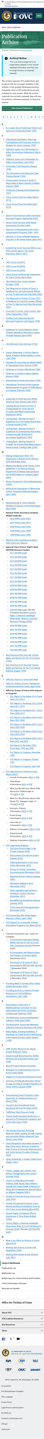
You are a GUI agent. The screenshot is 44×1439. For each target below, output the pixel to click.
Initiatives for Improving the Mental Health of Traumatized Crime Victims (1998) (24, 363)
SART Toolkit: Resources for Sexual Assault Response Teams (21, 1050)
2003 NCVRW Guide (18, 610)
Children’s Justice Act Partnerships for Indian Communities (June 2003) (22, 160)
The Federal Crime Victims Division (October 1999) (20, 282)
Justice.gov (5, 1429)
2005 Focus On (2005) (15, 266)
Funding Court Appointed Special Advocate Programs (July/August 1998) (23, 319)
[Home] (24, 16)
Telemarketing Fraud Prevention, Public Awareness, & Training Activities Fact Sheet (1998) (22, 1098)
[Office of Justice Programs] (7, 16)
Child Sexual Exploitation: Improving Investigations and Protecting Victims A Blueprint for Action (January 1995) (23, 142)
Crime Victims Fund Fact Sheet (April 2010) (21, 205)
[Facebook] (4, 1339)
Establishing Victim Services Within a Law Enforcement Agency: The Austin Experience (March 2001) (23, 251)
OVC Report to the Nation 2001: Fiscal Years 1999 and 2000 (23, 746)
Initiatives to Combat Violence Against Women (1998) (22, 375)
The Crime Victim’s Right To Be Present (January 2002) (23, 849)
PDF (37, 777)
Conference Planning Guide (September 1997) (22, 191)
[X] (12, 1339)
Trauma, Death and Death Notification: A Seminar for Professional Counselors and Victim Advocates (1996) (23, 1119)
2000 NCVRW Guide (18, 634)
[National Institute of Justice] (35, 1362)
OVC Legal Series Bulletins (17, 845)
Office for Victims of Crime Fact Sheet (22, 679)
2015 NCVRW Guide (18, 561)
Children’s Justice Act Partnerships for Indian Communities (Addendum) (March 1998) (23, 152)
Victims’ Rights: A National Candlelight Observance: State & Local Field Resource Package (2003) (23, 1226)
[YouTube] (18, 1339)
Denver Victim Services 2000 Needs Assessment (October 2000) (21, 224)
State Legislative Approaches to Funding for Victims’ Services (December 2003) (23, 893)
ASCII (30, 777)
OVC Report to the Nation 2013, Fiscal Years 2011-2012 (26, 704)
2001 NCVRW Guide (18, 629)
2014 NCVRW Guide (18, 565)
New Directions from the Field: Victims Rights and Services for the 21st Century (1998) (23, 658)
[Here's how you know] (22, 4)
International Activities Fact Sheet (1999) (23, 380)
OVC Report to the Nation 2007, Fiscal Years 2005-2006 (26, 725)
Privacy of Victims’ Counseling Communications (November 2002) (25, 870)
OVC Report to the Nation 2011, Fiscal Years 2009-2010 (26, 711)
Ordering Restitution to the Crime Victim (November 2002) (24, 863)
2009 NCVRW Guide (18, 585)
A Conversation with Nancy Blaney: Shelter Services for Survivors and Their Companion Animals (24, 943)
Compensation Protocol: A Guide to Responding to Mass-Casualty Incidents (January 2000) (23, 183)
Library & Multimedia (13, 27)
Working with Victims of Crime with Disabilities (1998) (21, 1249)
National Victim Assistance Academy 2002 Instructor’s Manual (21, 541)
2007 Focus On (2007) (15, 262)
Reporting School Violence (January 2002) (25, 877)
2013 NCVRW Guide (18, 569)
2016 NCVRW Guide (18, 557)
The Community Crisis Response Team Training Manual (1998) (22, 174)
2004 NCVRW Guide (18, 606)
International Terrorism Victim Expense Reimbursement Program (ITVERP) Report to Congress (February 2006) (24, 387)
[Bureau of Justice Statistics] (22, 1364)
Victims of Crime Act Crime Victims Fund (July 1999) (23, 1197)
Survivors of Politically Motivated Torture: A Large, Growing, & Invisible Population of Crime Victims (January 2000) (24, 1084)
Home (4, 27)
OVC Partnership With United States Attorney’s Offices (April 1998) (21, 916)
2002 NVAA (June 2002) (20, 518)
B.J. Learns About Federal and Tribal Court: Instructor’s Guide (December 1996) (24, 129)
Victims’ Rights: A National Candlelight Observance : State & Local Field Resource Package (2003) (23, 617)
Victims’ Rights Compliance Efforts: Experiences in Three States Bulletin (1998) (21, 1216)
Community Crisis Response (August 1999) (21, 167)
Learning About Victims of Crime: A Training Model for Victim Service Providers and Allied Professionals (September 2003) (21, 410)
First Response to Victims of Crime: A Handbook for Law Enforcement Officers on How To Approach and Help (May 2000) (24, 291)
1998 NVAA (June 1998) (20, 535)
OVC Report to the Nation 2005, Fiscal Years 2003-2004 (26, 732)
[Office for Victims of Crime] (22, 1371)
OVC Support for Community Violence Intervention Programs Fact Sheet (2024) (23, 923)
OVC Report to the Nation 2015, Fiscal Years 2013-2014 (26, 697)
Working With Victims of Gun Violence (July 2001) (22, 1256)
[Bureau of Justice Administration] (8, 1362)
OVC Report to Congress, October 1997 (24, 760)
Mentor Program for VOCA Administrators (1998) (24, 483)
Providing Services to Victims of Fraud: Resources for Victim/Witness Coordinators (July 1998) (22, 993)
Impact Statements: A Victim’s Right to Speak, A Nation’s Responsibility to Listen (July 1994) (23, 355)
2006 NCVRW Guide (18, 597)
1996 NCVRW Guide (18, 650)
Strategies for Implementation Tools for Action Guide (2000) (23, 1071)
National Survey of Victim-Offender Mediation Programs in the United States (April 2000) (23, 506)
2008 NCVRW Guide (18, 589)
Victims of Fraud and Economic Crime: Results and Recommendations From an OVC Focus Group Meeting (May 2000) (23, 1206)
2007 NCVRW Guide (18, 593)
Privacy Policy (6, 1402)
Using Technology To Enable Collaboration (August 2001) (24, 1160)
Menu (39, 16)
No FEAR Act (6, 1413)
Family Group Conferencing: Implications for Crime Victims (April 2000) (23, 275)
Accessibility (6, 1386)
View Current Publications (22, 108)
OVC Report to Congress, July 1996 (25, 766)
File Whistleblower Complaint (12, 1391)
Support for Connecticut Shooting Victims (24, 1077)
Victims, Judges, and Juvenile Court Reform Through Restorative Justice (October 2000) (21, 1174)
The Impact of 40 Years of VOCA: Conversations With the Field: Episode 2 (26, 975)
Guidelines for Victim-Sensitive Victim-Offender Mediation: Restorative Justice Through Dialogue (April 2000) (23, 332)
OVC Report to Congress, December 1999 (25, 753)
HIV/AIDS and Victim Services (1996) (22, 344)
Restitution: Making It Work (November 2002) (21, 884)
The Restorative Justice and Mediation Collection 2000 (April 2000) (22, 1019)
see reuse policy (26, 50)
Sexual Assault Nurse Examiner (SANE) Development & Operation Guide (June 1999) (22, 1059)
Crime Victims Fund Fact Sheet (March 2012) (22, 198)
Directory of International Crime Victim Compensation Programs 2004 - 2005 (22, 231)
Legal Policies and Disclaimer (12, 1408)
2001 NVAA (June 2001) (20, 523)
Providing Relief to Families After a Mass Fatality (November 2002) (23, 984)
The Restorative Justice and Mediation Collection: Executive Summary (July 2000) (24, 1026)
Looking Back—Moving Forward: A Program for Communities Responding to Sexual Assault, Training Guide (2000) (23, 444)
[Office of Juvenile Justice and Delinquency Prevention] (9, 1372)
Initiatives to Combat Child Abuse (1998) (23, 369)
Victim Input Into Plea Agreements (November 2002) (24, 908)
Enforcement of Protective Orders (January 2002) (24, 856)
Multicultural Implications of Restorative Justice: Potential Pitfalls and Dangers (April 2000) (23, 491)
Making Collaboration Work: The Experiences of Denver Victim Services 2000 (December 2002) (22, 459)
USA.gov (4, 1424)
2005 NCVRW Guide (18, 602)
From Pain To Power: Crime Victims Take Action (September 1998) (23, 312)
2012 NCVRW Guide (18, 573)
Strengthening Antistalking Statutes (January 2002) (25, 901)
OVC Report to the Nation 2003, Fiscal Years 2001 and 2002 (26, 739)
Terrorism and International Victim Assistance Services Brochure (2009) (22, 1106)
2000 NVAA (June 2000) (20, 527)
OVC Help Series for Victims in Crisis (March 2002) (21, 773)
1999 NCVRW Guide (18, 638)
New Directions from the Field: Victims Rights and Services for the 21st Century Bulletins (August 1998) (23, 668)
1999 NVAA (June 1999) (20, 531)
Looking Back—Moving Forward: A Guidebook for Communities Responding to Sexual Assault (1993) (23, 422)
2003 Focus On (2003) (15, 270)
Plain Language (7, 1397)
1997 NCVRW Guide (18, 646)
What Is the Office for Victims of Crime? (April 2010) (23, 1242)
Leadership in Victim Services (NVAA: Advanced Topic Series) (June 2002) (21, 400)
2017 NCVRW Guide (18, 553)
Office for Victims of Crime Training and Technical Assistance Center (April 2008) (23, 685)
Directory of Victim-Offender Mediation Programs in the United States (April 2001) (24, 238)
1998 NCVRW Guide (18, 642)
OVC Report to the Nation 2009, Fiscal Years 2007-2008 (26, 718)
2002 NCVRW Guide (18, 625)
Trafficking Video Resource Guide (20, 1112)
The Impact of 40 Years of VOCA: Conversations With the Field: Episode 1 (26, 965)
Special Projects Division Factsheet (21, 1066)
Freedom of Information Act (11, 1418)
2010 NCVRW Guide (18, 581)
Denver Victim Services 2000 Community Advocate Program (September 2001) (23, 217)
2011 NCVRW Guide (18, 577)
